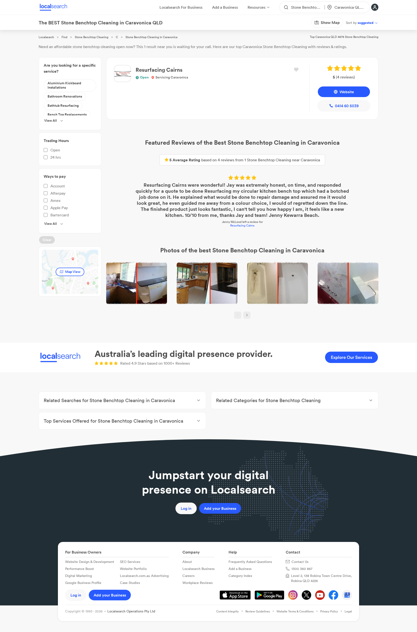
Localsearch (46, 37)
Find (64, 37)
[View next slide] (246, 315)
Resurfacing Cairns (242, 225)
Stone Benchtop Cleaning (91, 37)
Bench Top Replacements (67, 114)
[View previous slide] (237, 315)
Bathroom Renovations (65, 96)
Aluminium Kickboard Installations (64, 85)
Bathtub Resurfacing (63, 105)
